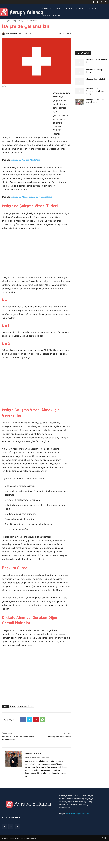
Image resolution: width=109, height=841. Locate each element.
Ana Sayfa (6, 20)
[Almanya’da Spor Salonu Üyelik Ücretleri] (79, 102)
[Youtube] (105, 2)
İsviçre (12, 706)
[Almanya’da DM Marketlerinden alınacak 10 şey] (79, 91)
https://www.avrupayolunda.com (37, 757)
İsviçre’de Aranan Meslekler (25, 160)
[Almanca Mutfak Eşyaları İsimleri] (79, 71)
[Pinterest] (36, 719)
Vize (31, 706)
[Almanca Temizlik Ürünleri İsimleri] (79, 62)
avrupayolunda (14, 34)
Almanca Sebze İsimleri (95, 79)
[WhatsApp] (42, 719)
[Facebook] (93, 2)
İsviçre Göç (22, 706)
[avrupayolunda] (4, 33)
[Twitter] (101, 2)
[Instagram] (97, 2)
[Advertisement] (26, 112)
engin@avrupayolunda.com (77, 813)
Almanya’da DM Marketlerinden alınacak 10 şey (95, 91)
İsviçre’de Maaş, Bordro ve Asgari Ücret (31, 197)
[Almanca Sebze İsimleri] (79, 81)
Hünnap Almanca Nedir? (59, 736)
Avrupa (14, 20)
